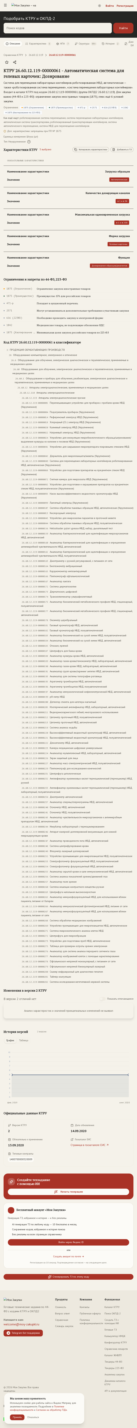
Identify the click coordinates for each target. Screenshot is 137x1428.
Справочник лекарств (116, 1348)
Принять (17, 1417)
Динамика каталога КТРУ (115, 1382)
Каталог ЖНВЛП (113, 1355)
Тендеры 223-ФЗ (114, 1368)
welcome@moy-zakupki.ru (21, 1324)
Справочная (61, 1319)
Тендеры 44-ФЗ (113, 1361)
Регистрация (125, 5)
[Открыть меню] (5, 5)
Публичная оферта (90, 1313)
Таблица (23, 1040)
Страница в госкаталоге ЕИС (88, 1145)
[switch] (102, 999)
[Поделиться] (14, 62)
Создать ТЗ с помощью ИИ (112, 1321)
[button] (65, 73)
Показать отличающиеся (120, 998)
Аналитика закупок (115, 1374)
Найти (123, 28)
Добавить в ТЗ (124, 149)
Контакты (84, 1307)
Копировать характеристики (93, 149)
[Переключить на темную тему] (99, 5)
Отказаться (33, 1417)
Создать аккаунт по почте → (68, 1256)
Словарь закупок (64, 1326)
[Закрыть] (128, 1208)
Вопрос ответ (62, 1313)
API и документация (115, 1390)
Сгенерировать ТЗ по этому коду (71, 1276)
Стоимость (60, 1307)
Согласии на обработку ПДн (51, 1409)
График (10, 1040)
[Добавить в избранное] (7, 62)
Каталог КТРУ (112, 1307)
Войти (110, 5)
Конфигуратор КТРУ (116, 1342)
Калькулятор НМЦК (115, 1336)
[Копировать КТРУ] (130, 73)
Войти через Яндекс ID (71, 1242)
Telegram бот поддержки (26, 1332)
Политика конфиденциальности (91, 1321)
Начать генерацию (71, 1191)
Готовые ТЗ (111, 1329)
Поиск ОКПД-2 (113, 1313)
